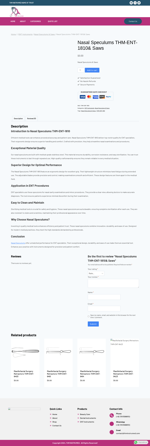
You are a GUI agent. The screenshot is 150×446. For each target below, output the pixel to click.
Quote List (52, 21)
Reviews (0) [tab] (31, 118)
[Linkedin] (139, 2)
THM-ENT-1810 (100, 111)
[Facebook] (131, 2)
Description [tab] (18, 118)
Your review (93, 277)
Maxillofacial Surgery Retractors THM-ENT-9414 (90, 374)
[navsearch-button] (132, 11)
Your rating (93, 269)
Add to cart (92, 70)
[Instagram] (135, 2)
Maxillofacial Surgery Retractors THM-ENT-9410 (57, 374)
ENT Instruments (89, 108)
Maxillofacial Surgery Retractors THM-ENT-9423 (123, 374)
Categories (35, 21)
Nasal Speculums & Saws (102, 108)
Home (13, 21)
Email (90, 304)
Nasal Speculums (18, 243)
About (23, 21)
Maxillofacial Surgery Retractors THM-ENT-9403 (24, 374)
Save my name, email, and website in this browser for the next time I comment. (112, 316)
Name (91, 292)
